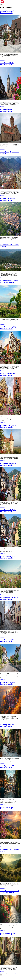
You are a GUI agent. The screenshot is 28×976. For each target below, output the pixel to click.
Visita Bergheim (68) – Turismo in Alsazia (7, 199)
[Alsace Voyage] (2, 3)
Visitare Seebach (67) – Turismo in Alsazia (7, 557)
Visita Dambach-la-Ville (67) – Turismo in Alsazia (9, 281)
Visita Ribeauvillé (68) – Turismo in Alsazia (8, 464)
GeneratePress (18, 973)
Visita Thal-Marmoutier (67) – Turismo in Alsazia (9, 891)
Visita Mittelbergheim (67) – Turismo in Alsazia (9, 598)
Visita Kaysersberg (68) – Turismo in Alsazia (8, 328)
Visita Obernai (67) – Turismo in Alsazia (7, 63)
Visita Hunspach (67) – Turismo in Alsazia (7, 640)
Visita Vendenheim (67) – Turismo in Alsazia (8, 934)
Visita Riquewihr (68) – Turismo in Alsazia (7, 725)
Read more (2, 60)
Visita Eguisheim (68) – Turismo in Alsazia (7, 767)
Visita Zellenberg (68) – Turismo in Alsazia (8, 426)
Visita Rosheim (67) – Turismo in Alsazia (7, 110)
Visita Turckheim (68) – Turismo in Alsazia (8, 374)
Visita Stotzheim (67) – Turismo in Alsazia (7, 808)
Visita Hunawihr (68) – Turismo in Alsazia (7, 683)
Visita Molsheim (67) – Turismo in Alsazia (7, 12)
